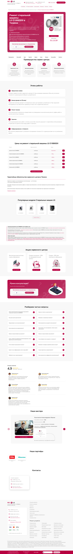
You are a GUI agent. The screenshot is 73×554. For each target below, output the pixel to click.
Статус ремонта (52, 2)
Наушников (56, 537)
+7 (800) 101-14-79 (41, 2)
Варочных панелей (33, 533)
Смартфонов (44, 535)
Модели (36, 57)
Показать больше (36, 217)
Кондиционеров (33, 524)
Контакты (46, 6)
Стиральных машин (58, 523)
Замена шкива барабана (36, 238)
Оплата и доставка (33, 504)
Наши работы (53, 57)
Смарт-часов (56, 535)
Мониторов (44, 526)
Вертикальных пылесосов (59, 532)
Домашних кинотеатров (58, 524)
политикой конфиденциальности (31, 294)
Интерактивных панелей (46, 532)
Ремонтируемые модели (34, 511)
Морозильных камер (58, 533)
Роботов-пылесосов (57, 528)
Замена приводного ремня (27, 238)
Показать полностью (11, 190)
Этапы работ (19, 57)
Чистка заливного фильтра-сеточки (29, 239)
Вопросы (46, 57)
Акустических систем (46, 530)
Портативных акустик (58, 530)
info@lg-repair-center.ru (14, 514)
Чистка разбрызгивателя (18, 239)
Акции (41, 57)
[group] (12, 458)
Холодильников (33, 523)
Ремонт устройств (30, 6)
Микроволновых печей (46, 524)
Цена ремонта (36, 6)
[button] (64, 429)
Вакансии (42, 6)
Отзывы (50, 6)
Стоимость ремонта (33, 502)
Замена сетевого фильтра (57, 238)
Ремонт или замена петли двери (41, 239)
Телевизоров (44, 523)
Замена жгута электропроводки (46, 238)
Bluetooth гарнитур (45, 533)
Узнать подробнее (16, 269)
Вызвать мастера (24, 436)
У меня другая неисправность (36, 171)
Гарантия (30, 57)
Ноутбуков (32, 528)
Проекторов (44, 537)
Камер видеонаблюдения (35, 530)
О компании (23, 6)
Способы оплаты (33, 517)
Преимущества (11, 57)
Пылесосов (32, 537)
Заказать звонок (61, 2)
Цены (25, 57)
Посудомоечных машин (46, 528)
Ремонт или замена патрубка (52, 239)
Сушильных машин (33, 535)
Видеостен (32, 532)
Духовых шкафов (33, 526)
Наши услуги (32, 513)
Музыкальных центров (58, 526)
